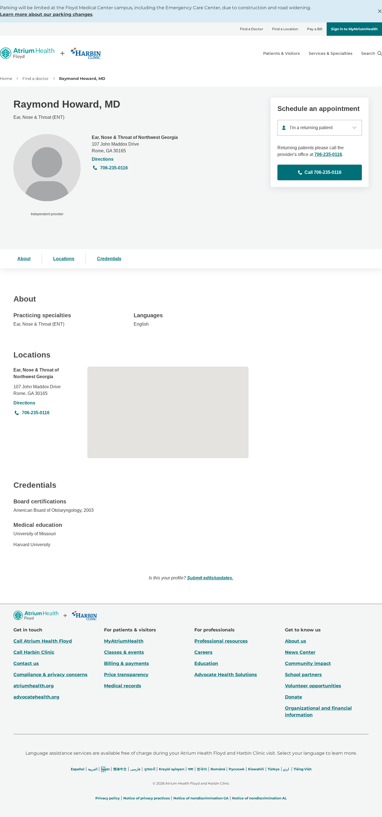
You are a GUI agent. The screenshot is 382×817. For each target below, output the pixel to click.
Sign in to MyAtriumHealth (354, 29)
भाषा (190, 769)
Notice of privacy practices (146, 798)
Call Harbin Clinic (33, 652)
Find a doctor (35, 78)
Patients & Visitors (281, 53)
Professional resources (221, 641)
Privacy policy (107, 798)
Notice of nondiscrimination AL (259, 798)
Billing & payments (126, 663)
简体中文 (120, 769)
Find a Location (285, 29)
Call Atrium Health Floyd (42, 641)
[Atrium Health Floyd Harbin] (50, 53)
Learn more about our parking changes (46, 14)
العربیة (92, 769)
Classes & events (124, 652)
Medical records (122, 685)
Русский (236, 769)
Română (218, 769)
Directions (103, 159)
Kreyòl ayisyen (171, 769)
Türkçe (274, 769)
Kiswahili (256, 769)
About (23, 258)
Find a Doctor (251, 29)
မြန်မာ (105, 769)
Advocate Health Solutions (225, 674)
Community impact (308, 663)
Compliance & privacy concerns (50, 674)
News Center (300, 652)
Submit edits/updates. (210, 578)
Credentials (109, 258)
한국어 (202, 769)
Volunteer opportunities (313, 685)
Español (77, 769)
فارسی (135, 769)
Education (206, 663)
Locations (63, 258)
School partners (303, 674)
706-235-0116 (114, 167)
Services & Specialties (330, 53)
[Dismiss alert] (380, 11)
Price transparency (126, 674)
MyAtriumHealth (123, 641)
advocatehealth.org (36, 697)
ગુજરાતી (149, 769)
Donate (293, 697)
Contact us (26, 663)
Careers (203, 652)
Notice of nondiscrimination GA (200, 798)
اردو (286, 769)
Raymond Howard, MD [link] (82, 78)
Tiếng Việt (303, 769)
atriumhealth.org (33, 685)
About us (295, 641)
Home (6, 78)
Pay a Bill (314, 29)
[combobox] (319, 128)
